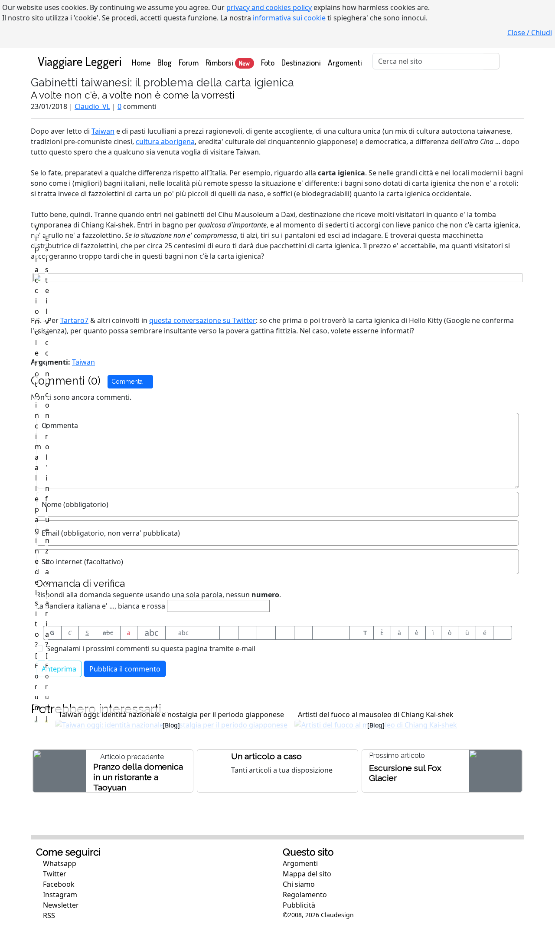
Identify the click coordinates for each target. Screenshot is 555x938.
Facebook (58, 884)
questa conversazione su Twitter (202, 320)
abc (108, 633)
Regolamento (305, 894)
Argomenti (345, 62)
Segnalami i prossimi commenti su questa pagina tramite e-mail (150, 648)
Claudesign (337, 915)
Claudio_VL (92, 106)
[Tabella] (303, 633)
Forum (189, 62)
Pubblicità (299, 905)
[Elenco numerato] (284, 633)
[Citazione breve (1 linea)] (210, 633)
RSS (48, 915)
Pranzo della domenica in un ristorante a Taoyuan (138, 777)
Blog (164, 62)
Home (143, 62)
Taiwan (102, 131)
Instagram (59, 894)
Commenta (127, 381)
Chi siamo (299, 884)
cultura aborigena (165, 141)
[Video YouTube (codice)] (247, 633)
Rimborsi (228, 62)
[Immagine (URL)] (228, 633)
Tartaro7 (74, 320)
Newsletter (60, 905)
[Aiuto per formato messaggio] (502, 633)
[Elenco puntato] (266, 633)
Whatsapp (58, 863)
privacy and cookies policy (269, 7)
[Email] (321, 633)
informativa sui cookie (289, 18)
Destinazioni (301, 62)
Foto (267, 62)
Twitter (53, 874)
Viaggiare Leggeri (79, 61)
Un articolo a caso (266, 756)
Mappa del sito (307, 874)
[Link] (340, 633)
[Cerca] (491, 61)
